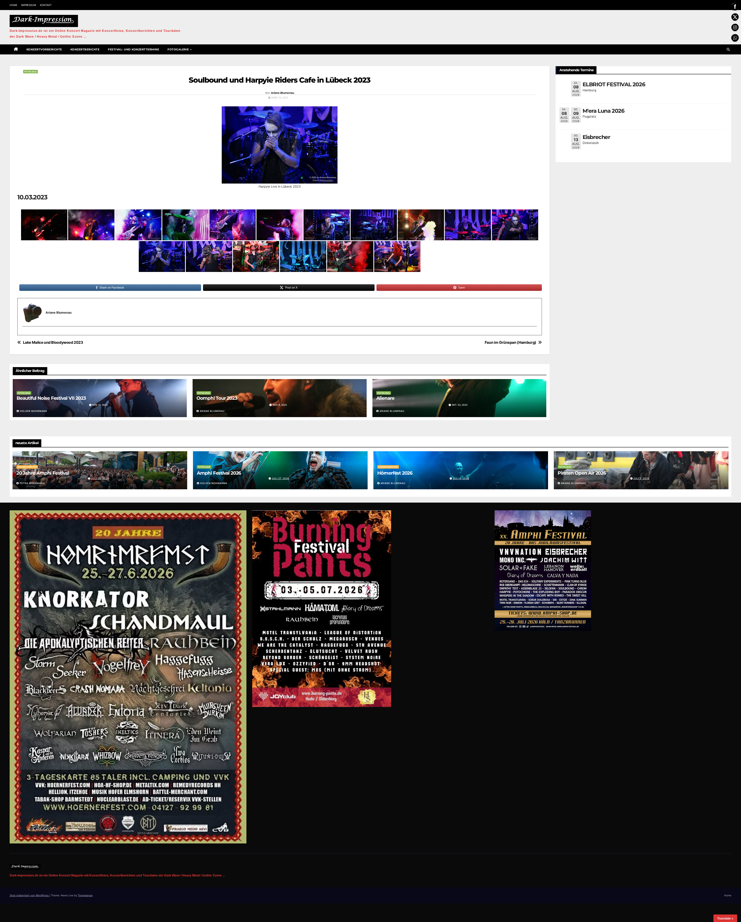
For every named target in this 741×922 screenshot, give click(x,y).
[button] (728, 49)
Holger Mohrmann (33, 411)
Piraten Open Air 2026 (582, 473)
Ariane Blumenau (282, 93)
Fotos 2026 (204, 467)
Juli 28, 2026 (100, 478)
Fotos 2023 (30, 71)
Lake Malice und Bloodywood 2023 (53, 342)
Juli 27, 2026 (280, 478)
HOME (13, 5)
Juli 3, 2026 (461, 478)
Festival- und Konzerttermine (133, 49)
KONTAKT (46, 5)
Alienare (385, 398)
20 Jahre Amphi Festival (42, 473)
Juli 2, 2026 (641, 478)
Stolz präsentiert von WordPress (29, 895)
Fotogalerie (178, 49)
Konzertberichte (85, 49)
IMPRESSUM (28, 5)
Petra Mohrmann (32, 483)
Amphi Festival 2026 (219, 473)
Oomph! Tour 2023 (216, 398)
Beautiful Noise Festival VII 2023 (51, 398)
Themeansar (85, 895)
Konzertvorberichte (44, 49)
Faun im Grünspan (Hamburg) (510, 342)
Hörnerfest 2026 (394, 473)
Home (727, 895)
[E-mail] (24, 333)
